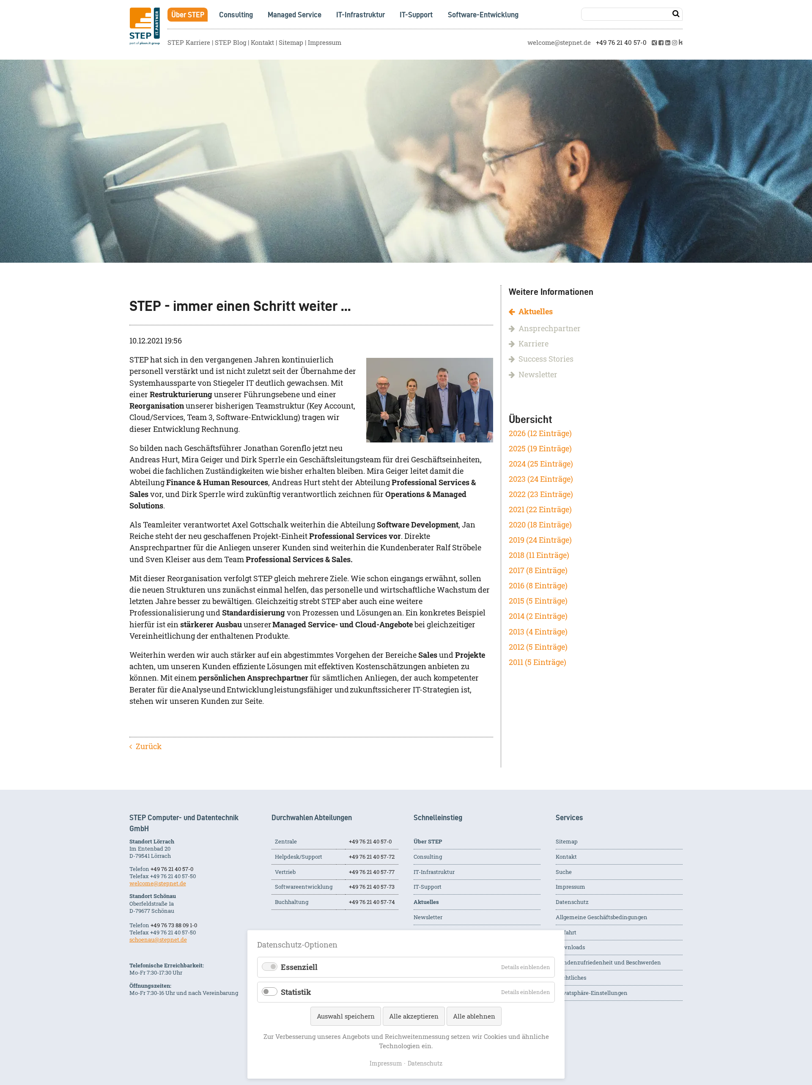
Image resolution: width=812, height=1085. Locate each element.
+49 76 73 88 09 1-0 (174, 925)
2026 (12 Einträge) (540, 433)
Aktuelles (535, 311)
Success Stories (545, 359)
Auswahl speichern (346, 1016)
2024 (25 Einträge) (541, 464)
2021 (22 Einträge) (540, 509)
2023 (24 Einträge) (541, 479)
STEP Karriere (188, 42)
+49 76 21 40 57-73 (372, 886)
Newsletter (537, 374)
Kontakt (262, 42)
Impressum (324, 42)
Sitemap (291, 42)
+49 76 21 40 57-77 (372, 872)
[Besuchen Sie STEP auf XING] (654, 42)
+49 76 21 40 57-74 (372, 902)
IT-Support (416, 15)
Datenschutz (572, 902)
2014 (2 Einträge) (538, 616)
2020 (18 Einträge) (540, 525)
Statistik (296, 992)
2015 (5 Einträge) (538, 601)
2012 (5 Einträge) (538, 647)
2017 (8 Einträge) (538, 570)
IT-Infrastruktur (360, 15)
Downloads (570, 947)
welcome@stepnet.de (559, 42)
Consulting (236, 15)
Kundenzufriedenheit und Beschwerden (608, 962)
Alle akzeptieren (414, 1016)
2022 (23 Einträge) (541, 494)
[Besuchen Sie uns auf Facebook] (661, 42)
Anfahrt (566, 932)
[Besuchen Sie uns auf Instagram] (674, 42)
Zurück (149, 746)
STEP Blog (230, 42)
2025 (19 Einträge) (540, 448)
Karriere (533, 344)
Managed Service (294, 15)
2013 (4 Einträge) (538, 632)
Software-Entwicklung (483, 15)
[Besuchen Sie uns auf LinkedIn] (667, 42)
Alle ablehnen (474, 1016)
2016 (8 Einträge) (538, 586)
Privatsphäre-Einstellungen (592, 993)
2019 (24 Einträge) (540, 540)
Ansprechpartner (549, 328)
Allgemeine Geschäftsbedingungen (601, 917)
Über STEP (187, 15)
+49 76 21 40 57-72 (372, 856)
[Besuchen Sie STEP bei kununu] (681, 42)
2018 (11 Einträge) (539, 555)
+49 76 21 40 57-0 (621, 42)
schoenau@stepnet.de (158, 939)
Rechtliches (571, 977)
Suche (564, 872)
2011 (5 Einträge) (537, 662)
